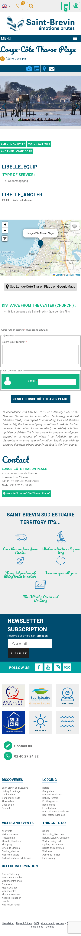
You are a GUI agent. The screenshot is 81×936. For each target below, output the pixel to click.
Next (75, 99)
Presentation (36, 66)
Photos (29, 66)
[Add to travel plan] (2, 58)
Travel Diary (22, 3)
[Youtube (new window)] (48, 667)
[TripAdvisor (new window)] (67, 667)
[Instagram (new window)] (57, 667)
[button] (65, 6)
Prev (4, 99)
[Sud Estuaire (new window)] (40, 695)
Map (44, 66)
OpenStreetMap (73, 274)
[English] (5, 6)
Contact (52, 66)
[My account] (76, 6)
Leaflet (58, 274)
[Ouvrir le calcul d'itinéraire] (5, 238)
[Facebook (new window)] (39, 667)
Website (28, 494)
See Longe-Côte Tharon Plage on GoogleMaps (42, 286)
